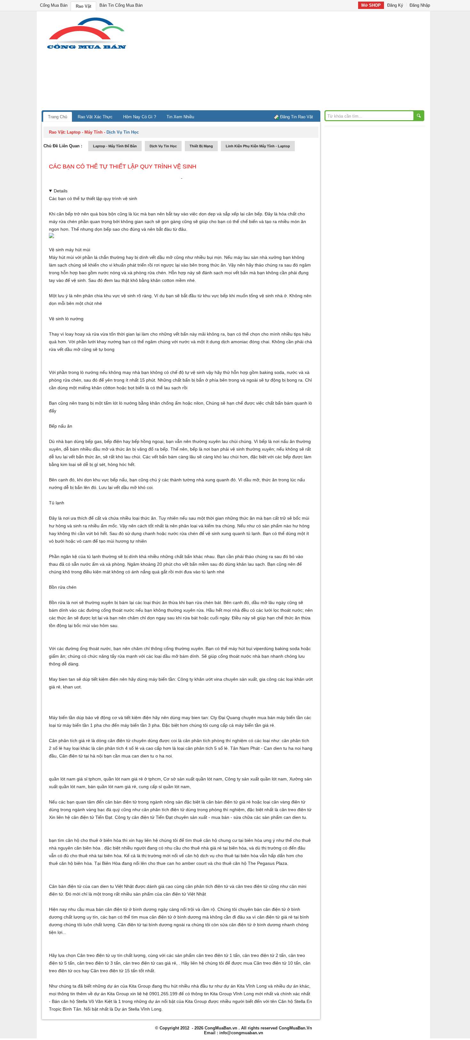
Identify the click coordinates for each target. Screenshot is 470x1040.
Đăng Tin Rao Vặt (296, 116)
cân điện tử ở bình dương (175, 917)
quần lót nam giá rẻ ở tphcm (132, 778)
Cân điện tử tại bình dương (145, 924)
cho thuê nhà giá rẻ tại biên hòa (214, 847)
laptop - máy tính (85, 132)
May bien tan (62, 679)
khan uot (72, 686)
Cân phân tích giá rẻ (69, 740)
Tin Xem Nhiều (180, 116)
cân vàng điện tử (288, 801)
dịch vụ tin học (163, 146)
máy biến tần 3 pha (140, 725)
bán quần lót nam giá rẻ (112, 786)
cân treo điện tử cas (143, 963)
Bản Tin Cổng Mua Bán (121, 5)
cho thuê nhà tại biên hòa (95, 855)
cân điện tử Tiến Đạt (152, 817)
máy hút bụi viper (246, 648)
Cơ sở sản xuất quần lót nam (192, 778)
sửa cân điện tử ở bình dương (250, 924)
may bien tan (195, 717)
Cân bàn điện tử (65, 886)
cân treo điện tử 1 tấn (218, 955)
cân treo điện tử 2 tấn (264, 955)
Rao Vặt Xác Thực (95, 116)
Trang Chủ (57, 116)
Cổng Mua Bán (53, 5)
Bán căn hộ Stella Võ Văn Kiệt (82, 1001)
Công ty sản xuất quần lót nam (256, 778)
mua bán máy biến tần (280, 717)
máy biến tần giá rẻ (254, 725)
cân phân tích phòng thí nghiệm (215, 740)
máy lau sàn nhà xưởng (258, 257)
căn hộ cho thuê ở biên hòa (93, 840)
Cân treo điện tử (93, 955)
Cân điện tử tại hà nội (81, 755)
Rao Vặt (83, 6)
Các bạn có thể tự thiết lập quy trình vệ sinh (122, 166)
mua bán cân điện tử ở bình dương (121, 909)
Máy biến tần (62, 717)
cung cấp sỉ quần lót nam (164, 786)
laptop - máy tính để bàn (115, 146)
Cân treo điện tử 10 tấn (277, 963)
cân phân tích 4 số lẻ (117, 748)
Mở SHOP (371, 5)
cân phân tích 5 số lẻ (206, 748)
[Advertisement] (289, 62)
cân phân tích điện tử (163, 809)
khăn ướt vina (208, 679)
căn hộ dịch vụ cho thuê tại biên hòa (221, 855)
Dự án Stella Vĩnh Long (137, 1009)
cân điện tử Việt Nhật (184, 893)
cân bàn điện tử (121, 801)
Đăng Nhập (420, 5)
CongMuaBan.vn (221, 1028)
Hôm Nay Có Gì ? (139, 116)
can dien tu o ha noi (152, 755)
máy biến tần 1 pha (82, 725)
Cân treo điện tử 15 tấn (113, 970)
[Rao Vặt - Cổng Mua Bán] (86, 48)
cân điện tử (82, 817)
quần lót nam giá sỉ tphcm (75, 778)
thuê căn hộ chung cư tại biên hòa (227, 840)
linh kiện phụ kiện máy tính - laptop (258, 146)
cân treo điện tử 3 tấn (99, 963)
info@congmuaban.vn (241, 1032)
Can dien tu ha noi (282, 748)
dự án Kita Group (111, 993)
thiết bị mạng (201, 146)
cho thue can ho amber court (177, 863)
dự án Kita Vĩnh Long (245, 986)
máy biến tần (162, 679)
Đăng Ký (395, 5)
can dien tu (295, 817)
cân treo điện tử (295, 809)
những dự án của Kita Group (122, 986)
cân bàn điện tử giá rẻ (228, 801)
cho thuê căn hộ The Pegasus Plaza (250, 863)
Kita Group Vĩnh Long (232, 993)
